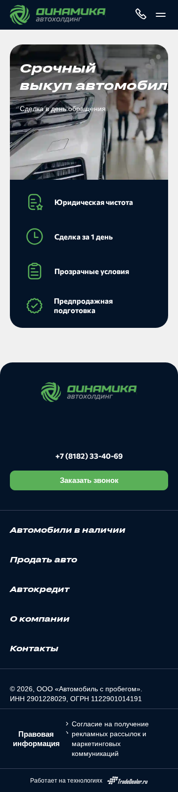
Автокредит (39, 589)
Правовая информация (36, 739)
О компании (40, 618)
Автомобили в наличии (68, 529)
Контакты (34, 648)
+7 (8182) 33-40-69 (89, 455)
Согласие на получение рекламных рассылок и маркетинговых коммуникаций (110, 738)
